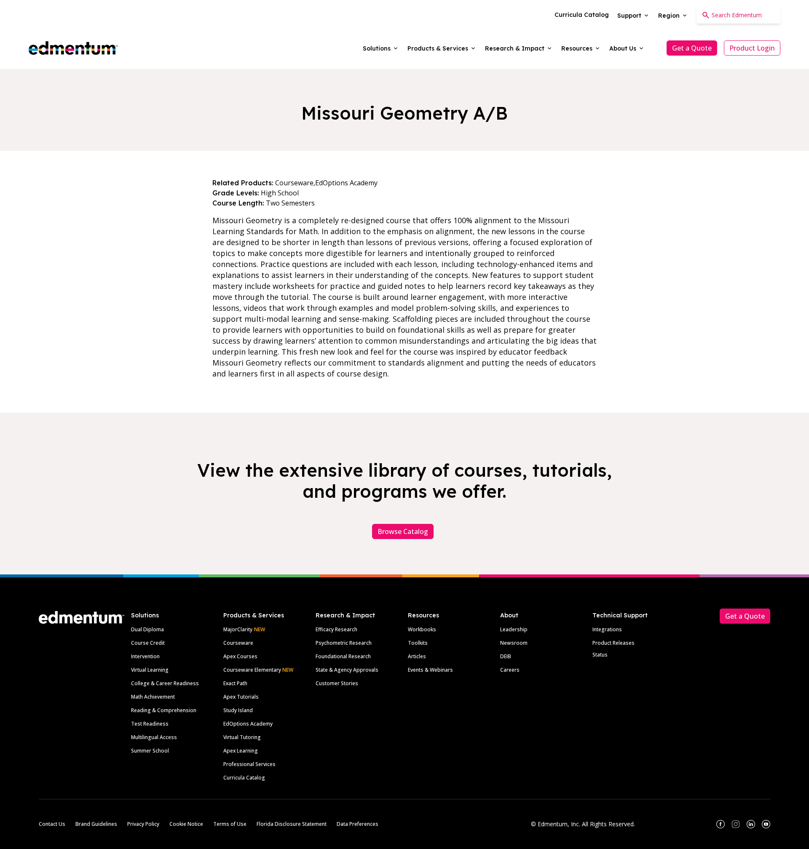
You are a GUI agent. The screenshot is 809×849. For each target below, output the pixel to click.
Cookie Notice (186, 824)
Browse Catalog (403, 531)
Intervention (145, 656)
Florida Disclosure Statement (292, 824)
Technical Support (620, 615)
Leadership (514, 629)
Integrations (607, 629)
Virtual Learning (150, 669)
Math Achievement (153, 696)
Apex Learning (240, 750)
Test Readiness (150, 723)
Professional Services (249, 764)
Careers (510, 669)
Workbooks (422, 629)
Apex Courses (240, 656)
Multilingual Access (154, 737)
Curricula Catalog (244, 777)
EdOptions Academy (248, 723)
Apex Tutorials (241, 696)
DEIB (505, 656)
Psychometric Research (344, 642)
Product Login (752, 48)
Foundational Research (343, 656)
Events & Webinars (430, 669)
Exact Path (235, 683)
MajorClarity (237, 629)
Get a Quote (692, 48)
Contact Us (52, 824)
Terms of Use (229, 824)
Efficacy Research (336, 629)
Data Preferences (357, 824)
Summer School (150, 750)
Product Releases (613, 642)
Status (600, 654)
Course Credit (148, 642)
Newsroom (514, 642)
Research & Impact (345, 615)
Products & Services (253, 615)
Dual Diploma (147, 629)
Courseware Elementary (258, 669)
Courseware (238, 642)
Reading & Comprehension (163, 710)
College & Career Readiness (165, 683)
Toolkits (418, 642)
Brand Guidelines (96, 824)
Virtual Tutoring (242, 737)
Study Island (238, 710)
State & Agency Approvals (347, 669)
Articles (417, 656)
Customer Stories (337, 683)
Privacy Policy (143, 824)
